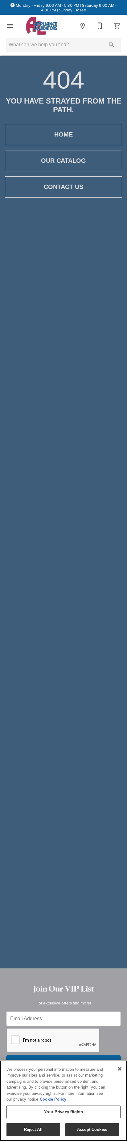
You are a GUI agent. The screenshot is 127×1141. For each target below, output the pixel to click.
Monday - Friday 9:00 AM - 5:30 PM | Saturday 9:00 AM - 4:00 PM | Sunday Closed (66, 7)
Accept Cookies (92, 1129)
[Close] (119, 1069)
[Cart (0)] (117, 25)
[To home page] (41, 26)
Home (63, 134)
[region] (63, 1100)
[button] (9, 25)
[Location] (82, 25)
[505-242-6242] (99, 25)
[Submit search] (111, 44)
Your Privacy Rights (63, 1112)
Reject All (33, 1129)
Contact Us (63, 186)
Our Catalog (63, 160)
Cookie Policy (53, 1099)
